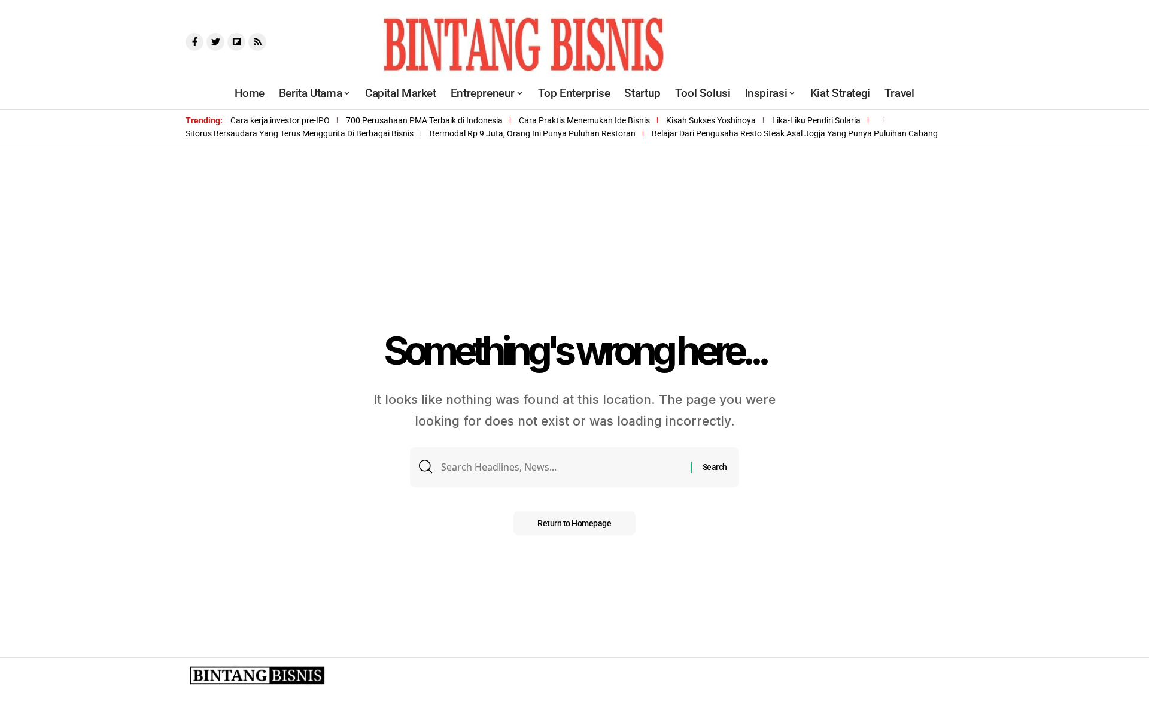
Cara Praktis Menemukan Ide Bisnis (584, 120)
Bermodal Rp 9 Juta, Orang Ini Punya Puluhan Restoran (533, 133)
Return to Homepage (574, 523)
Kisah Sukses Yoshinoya (711, 120)
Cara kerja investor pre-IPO (280, 120)
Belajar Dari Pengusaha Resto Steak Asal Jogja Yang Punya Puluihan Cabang (795, 133)
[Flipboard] (236, 42)
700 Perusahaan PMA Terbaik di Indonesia (424, 120)
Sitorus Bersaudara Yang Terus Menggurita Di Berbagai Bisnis (300, 133)
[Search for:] (561, 467)
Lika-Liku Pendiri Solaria (816, 120)
